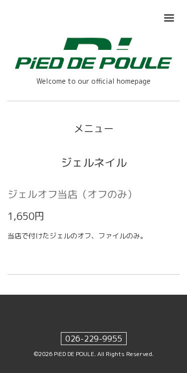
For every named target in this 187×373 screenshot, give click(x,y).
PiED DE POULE (74, 354)
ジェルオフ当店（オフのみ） (72, 194)
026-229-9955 (93, 338)
